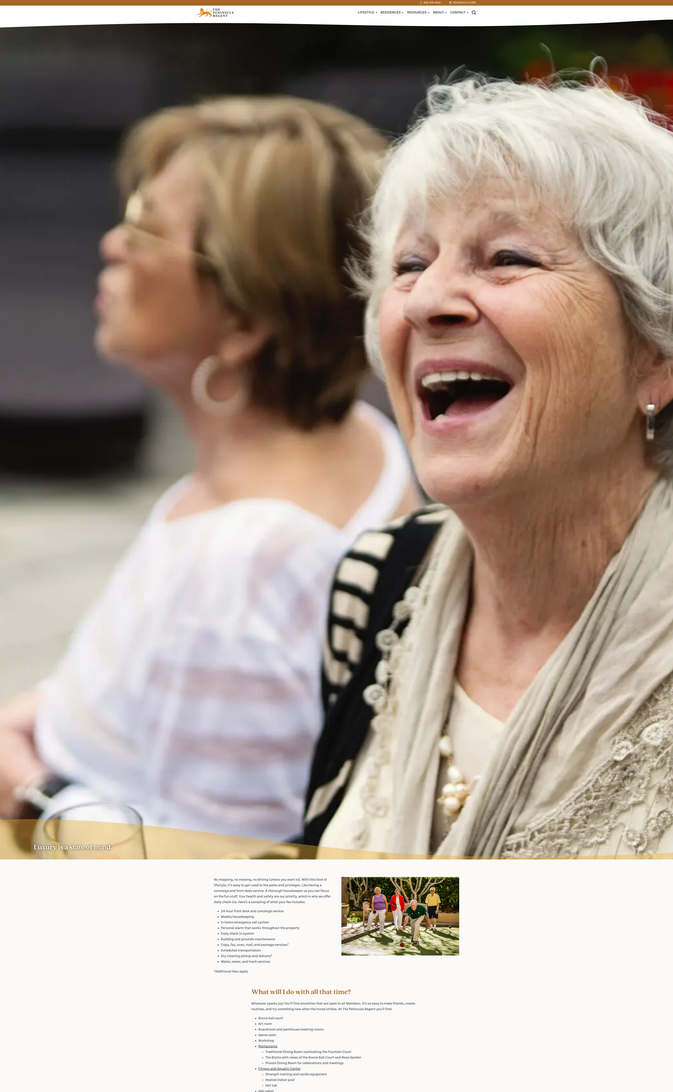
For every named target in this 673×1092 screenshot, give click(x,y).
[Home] (215, 19)
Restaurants (267, 1046)
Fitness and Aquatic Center (279, 1069)
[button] (474, 13)
